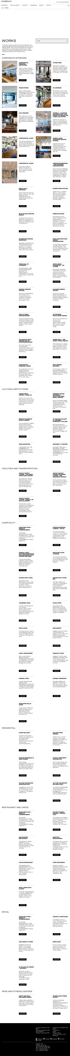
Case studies (14, 5)
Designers (33, 5)
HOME (2, 7)
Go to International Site (62, 2)
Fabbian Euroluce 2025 (42, 1033)
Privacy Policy (57, 1033)
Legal (54, 1031)
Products (4, 5)
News (41, 5)
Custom (24, 5)
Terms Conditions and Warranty (59, 1034)
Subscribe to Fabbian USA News (60, 1028)
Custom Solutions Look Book (43, 1028)
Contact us (56, 1030)
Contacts (49, 5)
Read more (22, 80)
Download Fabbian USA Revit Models (43, 1030)
